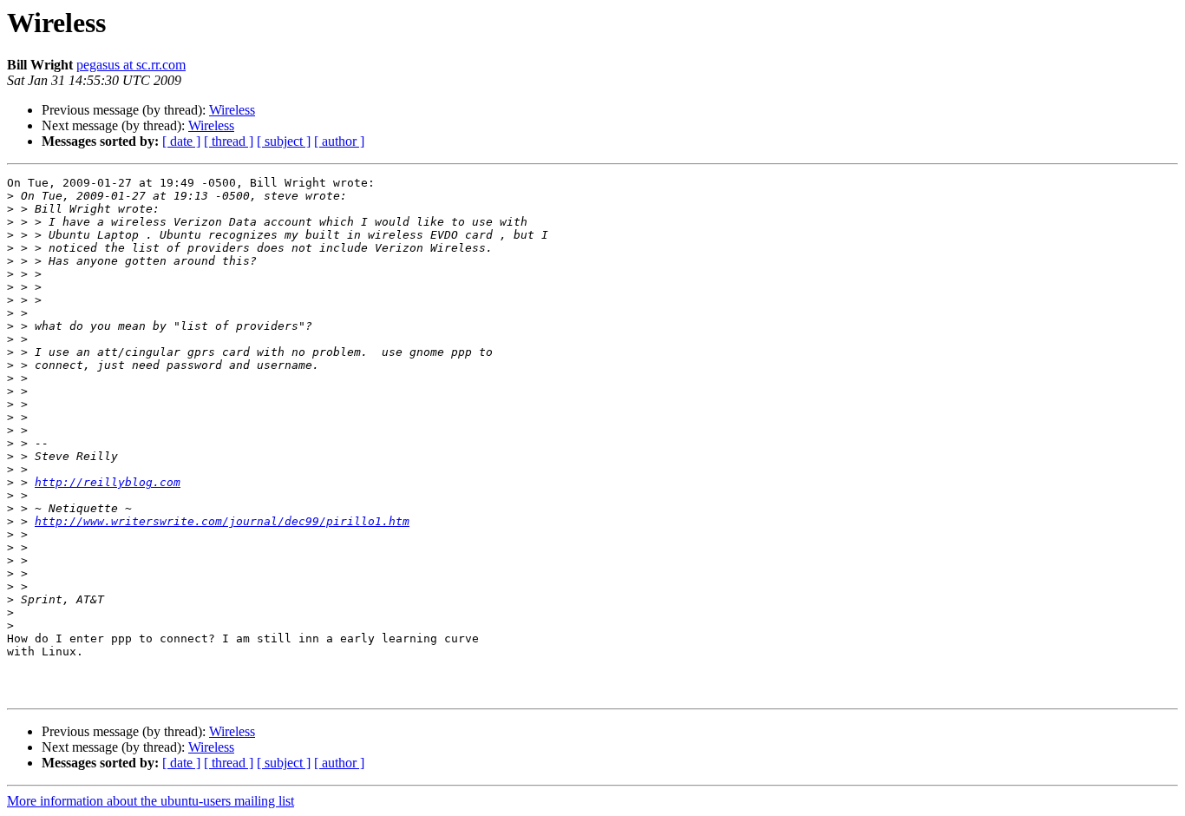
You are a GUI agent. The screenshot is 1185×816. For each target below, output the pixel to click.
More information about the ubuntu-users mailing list (150, 800)
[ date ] (181, 141)
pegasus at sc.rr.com (131, 64)
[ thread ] (228, 141)
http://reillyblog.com (107, 482)
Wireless (232, 109)
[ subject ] (284, 141)
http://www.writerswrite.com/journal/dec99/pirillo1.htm (222, 521)
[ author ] (339, 141)
